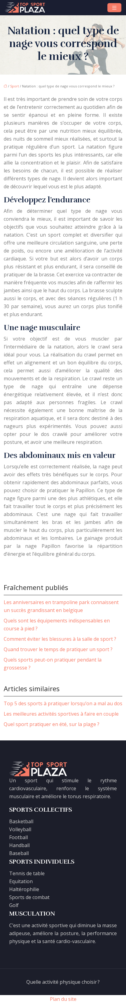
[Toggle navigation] (114, 8)
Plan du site (63, 999)
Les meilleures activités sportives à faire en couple (61, 713)
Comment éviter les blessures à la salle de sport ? (60, 639)
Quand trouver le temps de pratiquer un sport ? (58, 649)
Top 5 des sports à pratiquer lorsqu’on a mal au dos (63, 703)
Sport (14, 86)
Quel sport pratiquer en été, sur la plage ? (51, 724)
